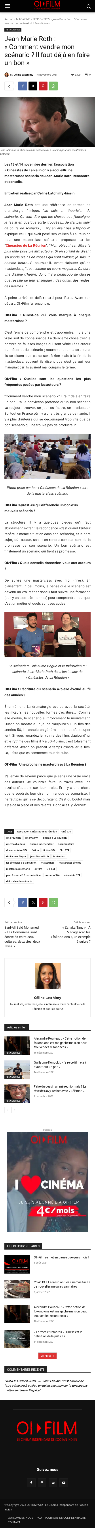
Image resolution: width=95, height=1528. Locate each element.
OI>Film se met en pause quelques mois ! (61, 1257)
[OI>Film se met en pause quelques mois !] (17, 1264)
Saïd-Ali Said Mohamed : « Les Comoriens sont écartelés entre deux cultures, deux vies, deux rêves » (22, 937)
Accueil (8, 19)
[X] (32, 86)
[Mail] (53, 1482)
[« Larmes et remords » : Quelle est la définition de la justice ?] (17, 1339)
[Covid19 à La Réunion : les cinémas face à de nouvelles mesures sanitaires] (17, 1289)
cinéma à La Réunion (55, 837)
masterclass (47, 862)
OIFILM (51, 868)
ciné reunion (13, 837)
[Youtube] (63, 1482)
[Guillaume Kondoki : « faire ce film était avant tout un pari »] (17, 1069)
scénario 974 (52, 875)
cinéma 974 (31, 837)
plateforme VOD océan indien (23, 875)
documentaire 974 (16, 850)
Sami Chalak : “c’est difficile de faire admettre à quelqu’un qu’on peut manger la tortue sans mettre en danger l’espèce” (45, 1385)
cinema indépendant (41, 844)
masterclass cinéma (70, 862)
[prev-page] (7, 1110)
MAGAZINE (23, 19)
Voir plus (46, 1356)
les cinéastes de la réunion (21, 862)
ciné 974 (66, 831)
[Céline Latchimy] (7, 74)
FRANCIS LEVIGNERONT (20, 1381)
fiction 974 (49, 850)
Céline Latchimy (23, 74)
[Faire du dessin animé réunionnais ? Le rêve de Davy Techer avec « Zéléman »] (17, 1093)
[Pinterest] (43, 86)
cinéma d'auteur (15, 844)
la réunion (59, 856)
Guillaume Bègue (16, 856)
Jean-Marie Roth (39, 856)
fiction (35, 850)
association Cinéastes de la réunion (37, 831)
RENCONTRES (41, 19)
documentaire (66, 844)
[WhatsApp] (53, 86)
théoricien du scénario (19, 881)
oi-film (38, 868)
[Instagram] (42, 1482)
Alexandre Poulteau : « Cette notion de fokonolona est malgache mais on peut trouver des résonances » (60, 1043)
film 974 (64, 850)
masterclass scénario (18, 868)
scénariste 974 (72, 875)
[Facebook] (22, 86)
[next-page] (14, 1110)
